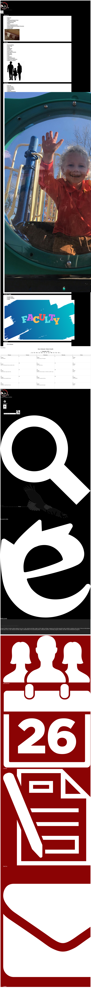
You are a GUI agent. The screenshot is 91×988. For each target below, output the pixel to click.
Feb (34, 352)
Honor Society (10, 86)
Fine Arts (9, 85)
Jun (44, 352)
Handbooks (9, 48)
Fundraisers (9, 54)
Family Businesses (11, 58)
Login (4, 618)
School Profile (10, 27)
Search (2, 413)
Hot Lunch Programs (11, 52)
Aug (49, 352)
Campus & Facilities (11, 21)
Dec (59, 352)
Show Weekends (41, 349)
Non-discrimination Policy (10, 625)
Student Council (10, 87)
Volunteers (9, 56)
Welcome (9, 17)
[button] (6, 15)
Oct (53, 352)
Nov (56, 352)
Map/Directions (10, 22)
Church (4, 408)
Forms (8, 47)
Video (8, 18)
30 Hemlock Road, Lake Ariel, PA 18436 (9, 506)
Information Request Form (12, 20)
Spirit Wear (9, 53)
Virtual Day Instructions (12, 59)
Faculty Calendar (10, 298)
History (8, 23)
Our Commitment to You (12, 24)
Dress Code (9, 46)
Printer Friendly (49, 349)
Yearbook (9, 90)
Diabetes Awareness (11, 60)
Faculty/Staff (10, 28)
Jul (46, 352)
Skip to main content (5, 1)
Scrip (8, 55)
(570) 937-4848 (24, 506)
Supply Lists (9, 50)
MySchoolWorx (10, 44)
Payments (9, 49)
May (42, 352)
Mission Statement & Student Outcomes (15, 26)
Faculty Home (10, 296)
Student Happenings (11, 91)
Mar (37, 352)
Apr (39, 352)
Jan (32, 352)
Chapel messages (10, 89)
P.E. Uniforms (10, 344)
